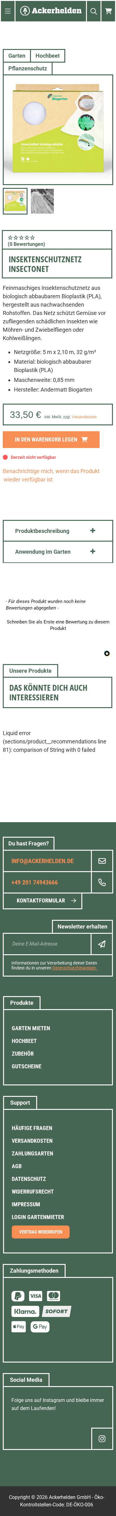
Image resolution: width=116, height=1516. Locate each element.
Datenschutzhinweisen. (74, 967)
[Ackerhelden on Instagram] (102, 1439)
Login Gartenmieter (38, 1217)
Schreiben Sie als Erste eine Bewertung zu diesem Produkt (58, 625)
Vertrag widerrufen (40, 1232)
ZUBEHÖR (23, 1053)
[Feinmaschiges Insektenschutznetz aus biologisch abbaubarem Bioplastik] (58, 129)
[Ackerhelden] (51, 11)
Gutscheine (26, 1066)
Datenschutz (29, 1179)
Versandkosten (84, 417)
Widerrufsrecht (33, 1191)
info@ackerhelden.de (42, 861)
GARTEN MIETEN (31, 1028)
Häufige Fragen (32, 1128)
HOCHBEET (24, 1041)
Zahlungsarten (32, 1153)
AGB (17, 1166)
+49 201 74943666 (34, 882)
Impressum (26, 1204)
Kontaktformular (41, 900)
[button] (57, 240)
